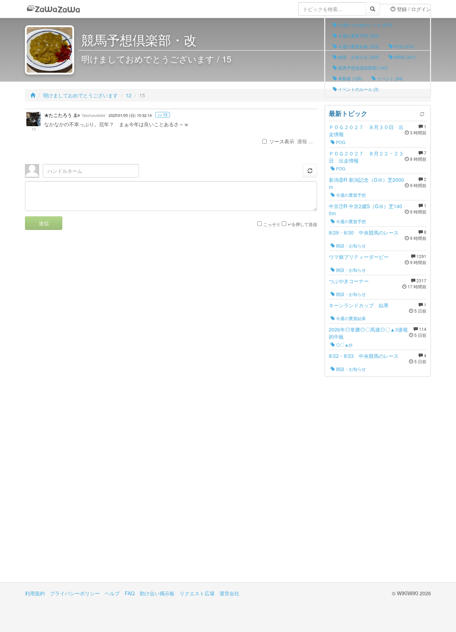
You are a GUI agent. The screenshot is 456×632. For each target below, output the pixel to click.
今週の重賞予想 (350, 195)
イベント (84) (389, 78)
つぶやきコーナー (349, 280)
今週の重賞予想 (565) (358, 35)
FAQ (130, 593)
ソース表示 (281, 141)
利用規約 (35, 593)
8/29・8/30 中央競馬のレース (364, 232)
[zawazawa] (53, 9)
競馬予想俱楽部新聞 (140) (362, 68)
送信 (44, 223)
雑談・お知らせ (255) (358, 57)
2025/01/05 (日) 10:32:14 (130, 115)
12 (128, 95)
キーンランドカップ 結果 (359, 305)
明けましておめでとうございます (80, 95)
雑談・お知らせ (350, 245)
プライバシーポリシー (75, 593)
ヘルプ (112, 593)
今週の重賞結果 (350, 318)
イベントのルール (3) (358, 89)
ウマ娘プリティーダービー (359, 256)
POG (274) (404, 46)
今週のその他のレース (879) (364, 25)
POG (340, 142)
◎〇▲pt (343, 344)
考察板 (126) (349, 78)
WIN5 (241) (404, 57)
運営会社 (229, 593)
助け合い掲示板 (157, 593)
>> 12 (162, 114)
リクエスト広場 (197, 593)
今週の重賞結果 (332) (358, 46)
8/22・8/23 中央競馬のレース (364, 355)
